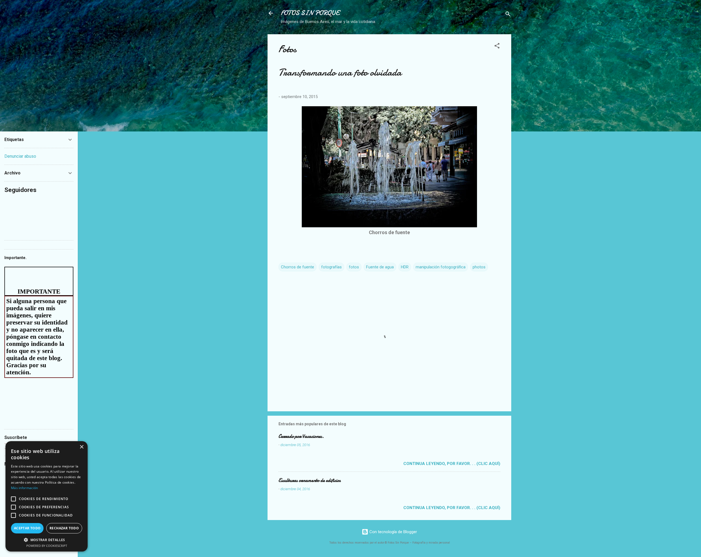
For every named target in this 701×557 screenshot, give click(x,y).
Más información (24, 488)
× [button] (81, 447)
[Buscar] (508, 15)
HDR (405, 267)
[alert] (46, 496)
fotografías (331, 267)
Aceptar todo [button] (27, 528)
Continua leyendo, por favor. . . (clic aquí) (451, 463)
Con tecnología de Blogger (392, 531)
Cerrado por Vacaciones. (301, 436)
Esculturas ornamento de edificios (309, 480)
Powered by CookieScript (46, 546)
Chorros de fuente (297, 267)
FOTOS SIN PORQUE (310, 13)
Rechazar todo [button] (64, 528)
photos (479, 267)
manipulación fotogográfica (441, 267)
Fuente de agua (380, 267)
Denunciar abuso (20, 156)
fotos (354, 267)
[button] (497, 46)
